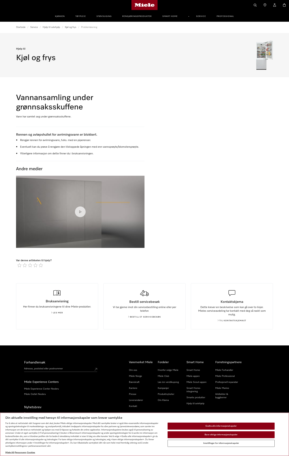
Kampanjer (163, 388)
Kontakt (133, 406)
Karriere (133, 388)
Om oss (133, 370)
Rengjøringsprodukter (137, 16)
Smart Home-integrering (193, 390)
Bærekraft (134, 382)
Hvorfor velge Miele (168, 370)
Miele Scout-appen (196, 382)
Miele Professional (225, 376)
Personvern (20, 452)
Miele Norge (135, 376)
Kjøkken (60, 16)
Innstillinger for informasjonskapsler (221, 443)
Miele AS (9, 452)
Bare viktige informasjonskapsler (221, 435)
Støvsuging (104, 16)
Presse (132, 394)
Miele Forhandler (224, 370)
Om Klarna (163, 400)
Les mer (58, 313)
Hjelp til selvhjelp (51, 27)
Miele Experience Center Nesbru (41, 389)
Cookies (31, 452)
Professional (225, 16)
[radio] (19, 265)
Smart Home (170, 16)
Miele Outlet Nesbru (35, 394)
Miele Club (163, 376)
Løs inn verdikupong (168, 382)
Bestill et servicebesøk (145, 317)
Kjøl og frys (70, 27)
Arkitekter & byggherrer (221, 396)
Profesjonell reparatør (226, 382)
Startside (20, 27)
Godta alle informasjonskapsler (221, 426)
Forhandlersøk (34, 362)
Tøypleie (80, 16)
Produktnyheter (166, 394)
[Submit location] (95, 369)
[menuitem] (61, 16)
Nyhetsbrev (32, 407)
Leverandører (136, 400)
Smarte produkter (195, 397)
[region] (144, 434)
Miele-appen (193, 376)
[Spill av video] (80, 211)
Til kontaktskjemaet (232, 321)
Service (201, 16)
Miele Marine (222, 388)
